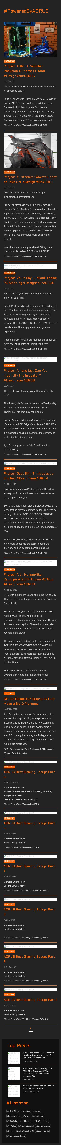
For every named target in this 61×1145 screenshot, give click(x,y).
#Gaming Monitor (43, 1126)
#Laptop (36, 1111)
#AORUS (11, 1111)
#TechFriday (25, 1121)
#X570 (10, 1131)
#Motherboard (37, 1116)
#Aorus (26, 1116)
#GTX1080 (11, 1126)
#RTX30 (37, 1121)
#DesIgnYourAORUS (24, 1131)
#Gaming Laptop (26, 1126)
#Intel (46, 1121)
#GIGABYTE (12, 1121)
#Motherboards (24, 1111)
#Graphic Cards (42, 1131)
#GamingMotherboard (16, 1136)
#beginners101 (13, 1116)
